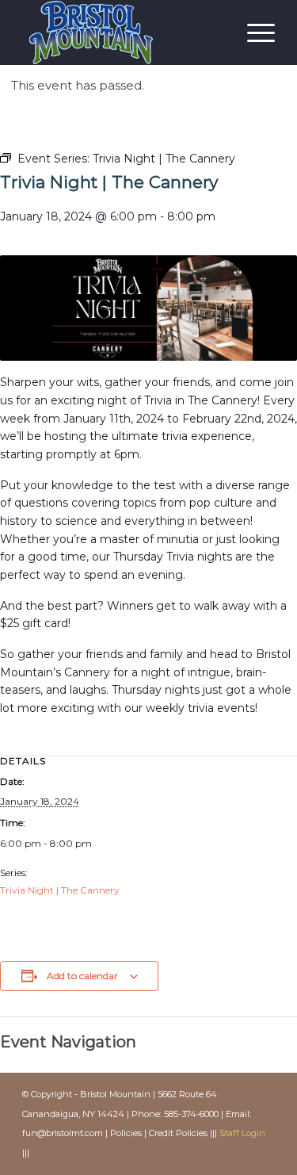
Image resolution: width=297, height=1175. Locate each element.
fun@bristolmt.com (62, 1133)
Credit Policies (178, 1133)
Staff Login (242, 1133)
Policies (126, 1133)
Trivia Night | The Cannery (60, 890)
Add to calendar (82, 976)
